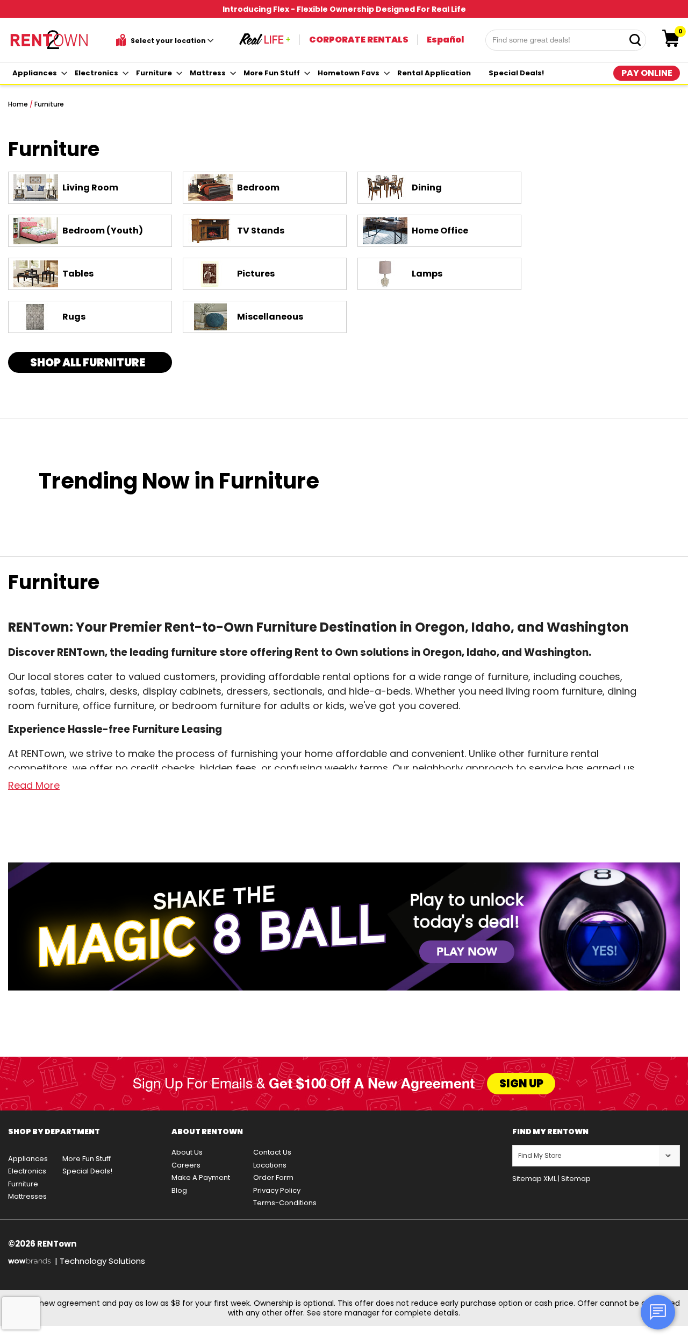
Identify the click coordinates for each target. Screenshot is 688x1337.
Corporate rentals (358, 39)
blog (179, 1190)
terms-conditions (285, 1203)
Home (18, 104)
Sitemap (576, 1178)
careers (185, 1165)
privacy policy (276, 1190)
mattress (208, 73)
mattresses (27, 1196)
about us (187, 1152)
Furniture (49, 104)
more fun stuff (271, 73)
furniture (154, 73)
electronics (96, 73)
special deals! (516, 73)
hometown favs (348, 73)
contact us (272, 1152)
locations (269, 1165)
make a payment (200, 1177)
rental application (434, 73)
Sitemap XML (534, 1178)
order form (273, 1177)
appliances (34, 73)
